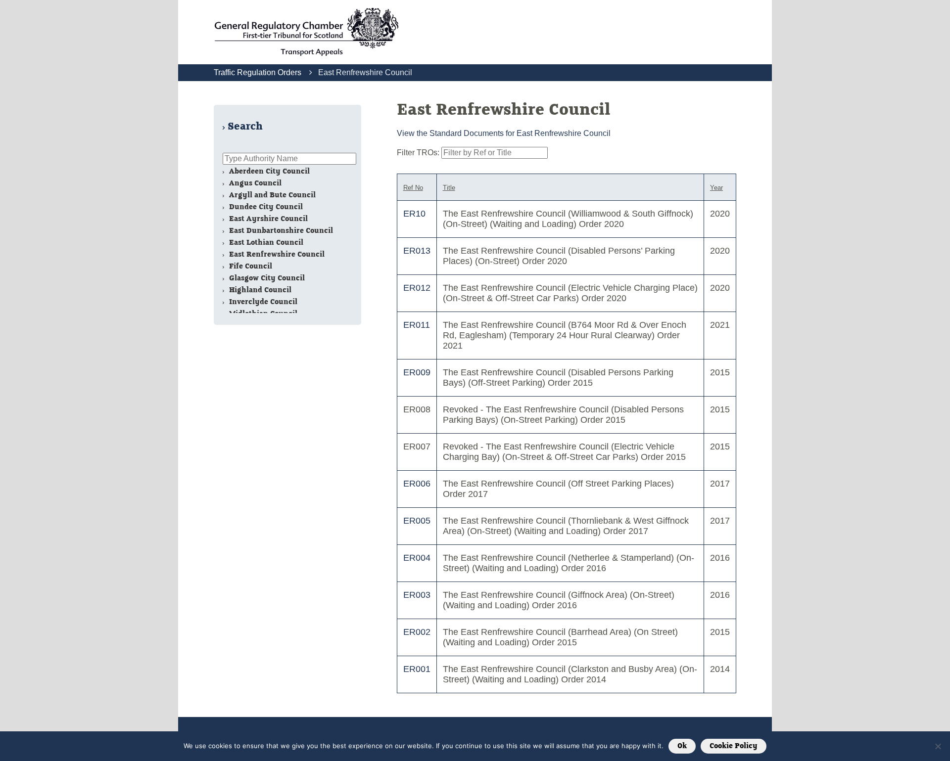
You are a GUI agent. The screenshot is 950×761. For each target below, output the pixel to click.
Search (245, 127)
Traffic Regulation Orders (257, 72)
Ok (682, 746)
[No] (938, 746)
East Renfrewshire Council (276, 254)
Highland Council (259, 290)
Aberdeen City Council (268, 171)
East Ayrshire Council (267, 219)
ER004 (416, 558)
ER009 (416, 372)
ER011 (416, 325)
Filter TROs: (419, 152)
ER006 (416, 484)
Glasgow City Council (266, 278)
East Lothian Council (265, 242)
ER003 (416, 595)
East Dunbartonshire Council (280, 230)
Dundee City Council (265, 207)
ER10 (414, 214)
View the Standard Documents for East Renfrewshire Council (504, 133)
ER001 (416, 669)
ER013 (416, 251)
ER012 (416, 288)
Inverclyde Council (262, 302)
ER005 (416, 521)
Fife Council (249, 266)
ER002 (416, 632)
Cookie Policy (734, 746)
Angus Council (254, 183)
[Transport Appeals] (306, 32)
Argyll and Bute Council (271, 195)
